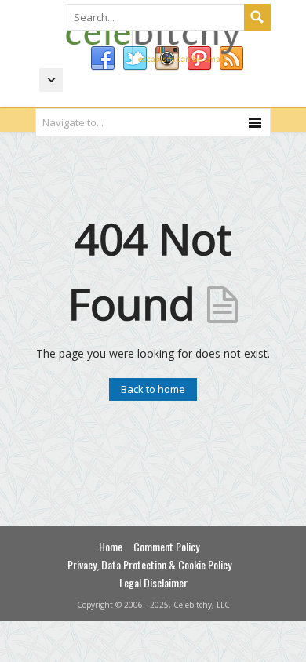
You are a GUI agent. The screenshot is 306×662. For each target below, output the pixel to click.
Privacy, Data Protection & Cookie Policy (149, 564)
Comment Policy (166, 546)
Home (110, 546)
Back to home (153, 389)
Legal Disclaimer (153, 582)
